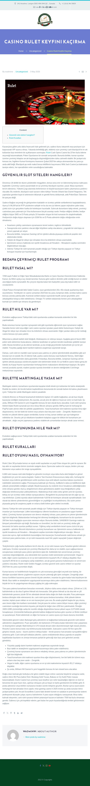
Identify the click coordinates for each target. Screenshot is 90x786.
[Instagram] (47, 7)
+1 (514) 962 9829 (68, 3)
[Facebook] (39, 7)
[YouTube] (50, 7)
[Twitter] (43, 7)
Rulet (48, 153)
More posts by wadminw (35, 737)
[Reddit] (21, 713)
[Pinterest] (11, 713)
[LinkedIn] (18, 713)
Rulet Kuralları (15, 138)
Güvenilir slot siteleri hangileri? (22, 135)
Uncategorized (22, 72)
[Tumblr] (14, 713)
